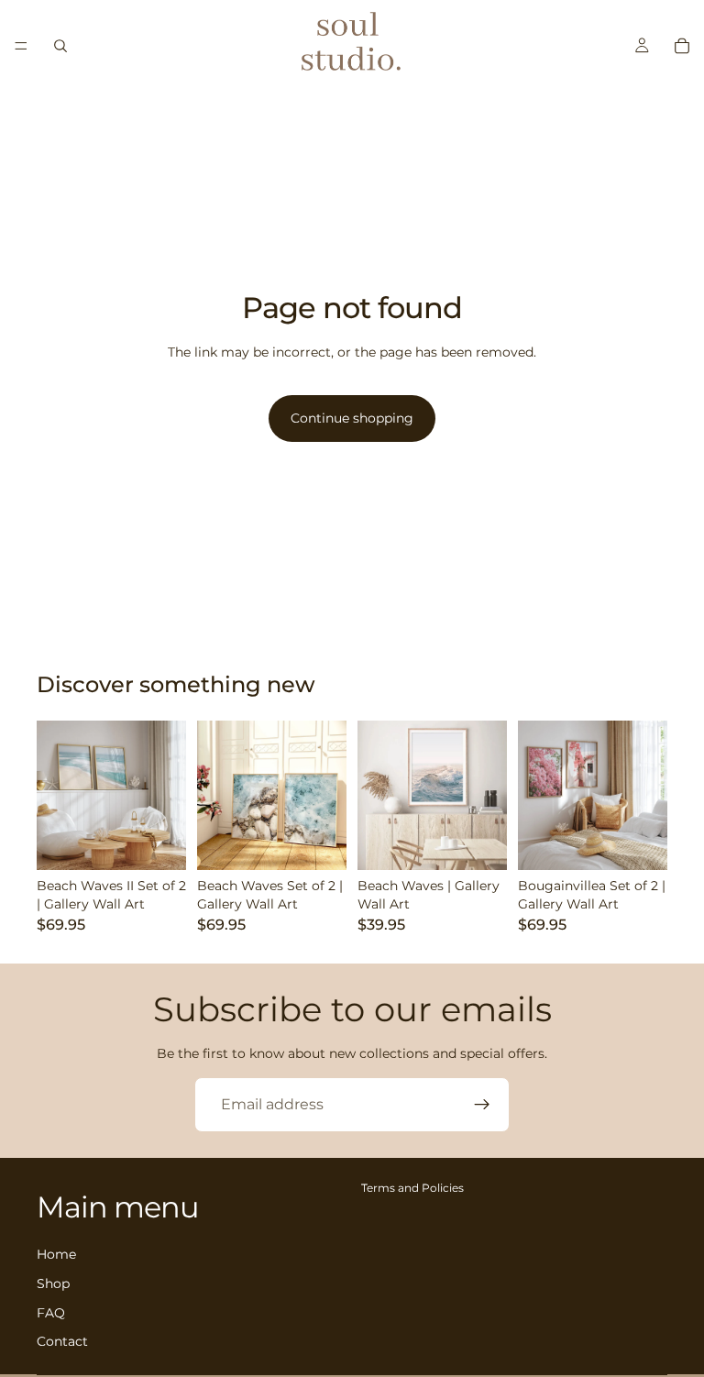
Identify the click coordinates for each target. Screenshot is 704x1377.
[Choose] (157, 841)
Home (56, 1255)
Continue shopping (352, 418)
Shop (53, 1283)
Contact (62, 1341)
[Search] (60, 46)
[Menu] (21, 46)
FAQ (51, 1313)
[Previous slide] (57, 795)
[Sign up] (482, 1104)
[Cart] (682, 46)
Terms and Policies (412, 1188)
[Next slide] (166, 795)
